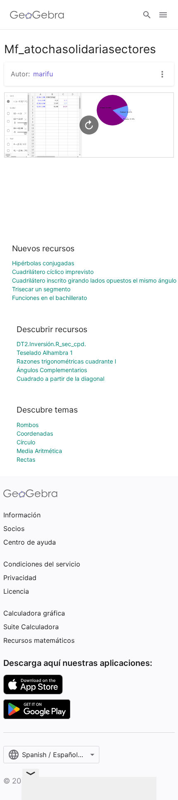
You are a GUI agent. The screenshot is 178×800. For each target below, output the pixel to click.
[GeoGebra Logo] (37, 15)
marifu (43, 74)
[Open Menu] (163, 15)
